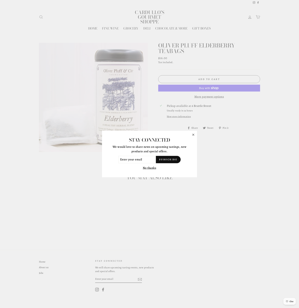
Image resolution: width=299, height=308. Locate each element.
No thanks (149, 168)
